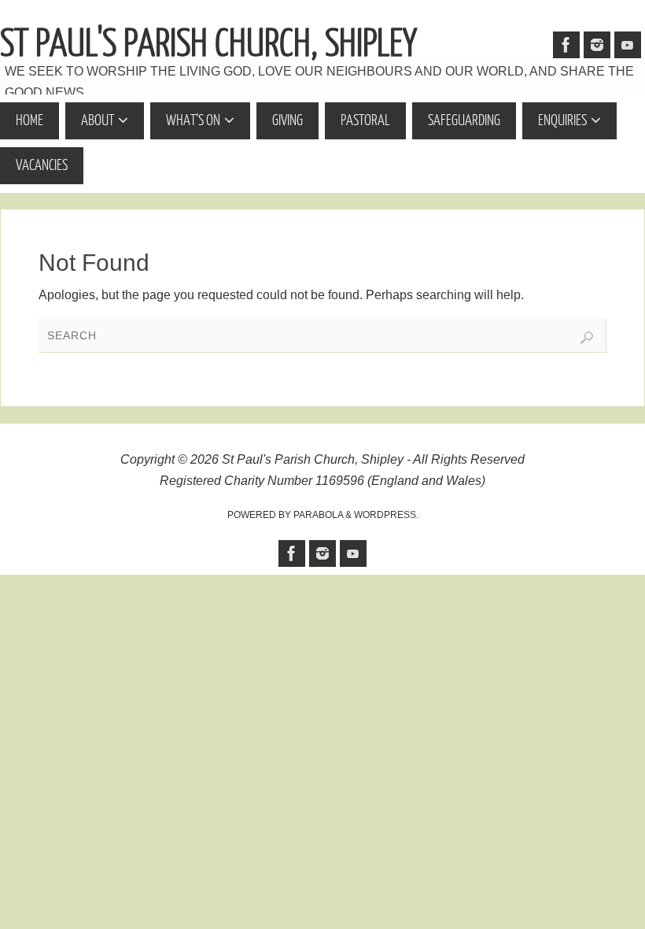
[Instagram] (597, 44)
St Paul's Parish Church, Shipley (208, 44)
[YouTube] (627, 44)
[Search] (587, 338)
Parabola (318, 514)
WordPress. (386, 514)
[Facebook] (566, 44)
